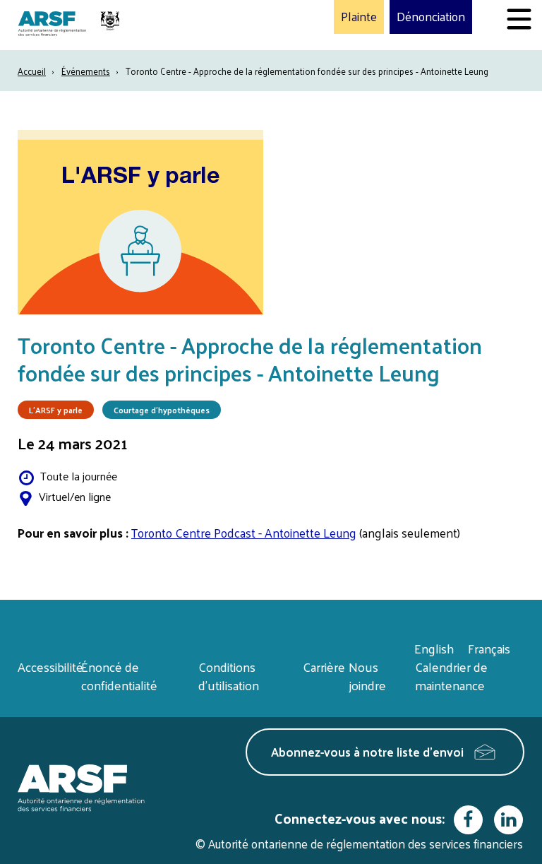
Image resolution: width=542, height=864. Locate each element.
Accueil (32, 71)
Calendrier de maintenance (451, 676)
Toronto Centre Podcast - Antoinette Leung (243, 532)
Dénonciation (431, 17)
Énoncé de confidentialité (119, 676)
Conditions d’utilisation (228, 676)
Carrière (324, 666)
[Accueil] (71, 25)
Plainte (359, 17)
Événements (85, 71)
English (434, 648)
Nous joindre (367, 676)
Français (489, 648)
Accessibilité (50, 666)
